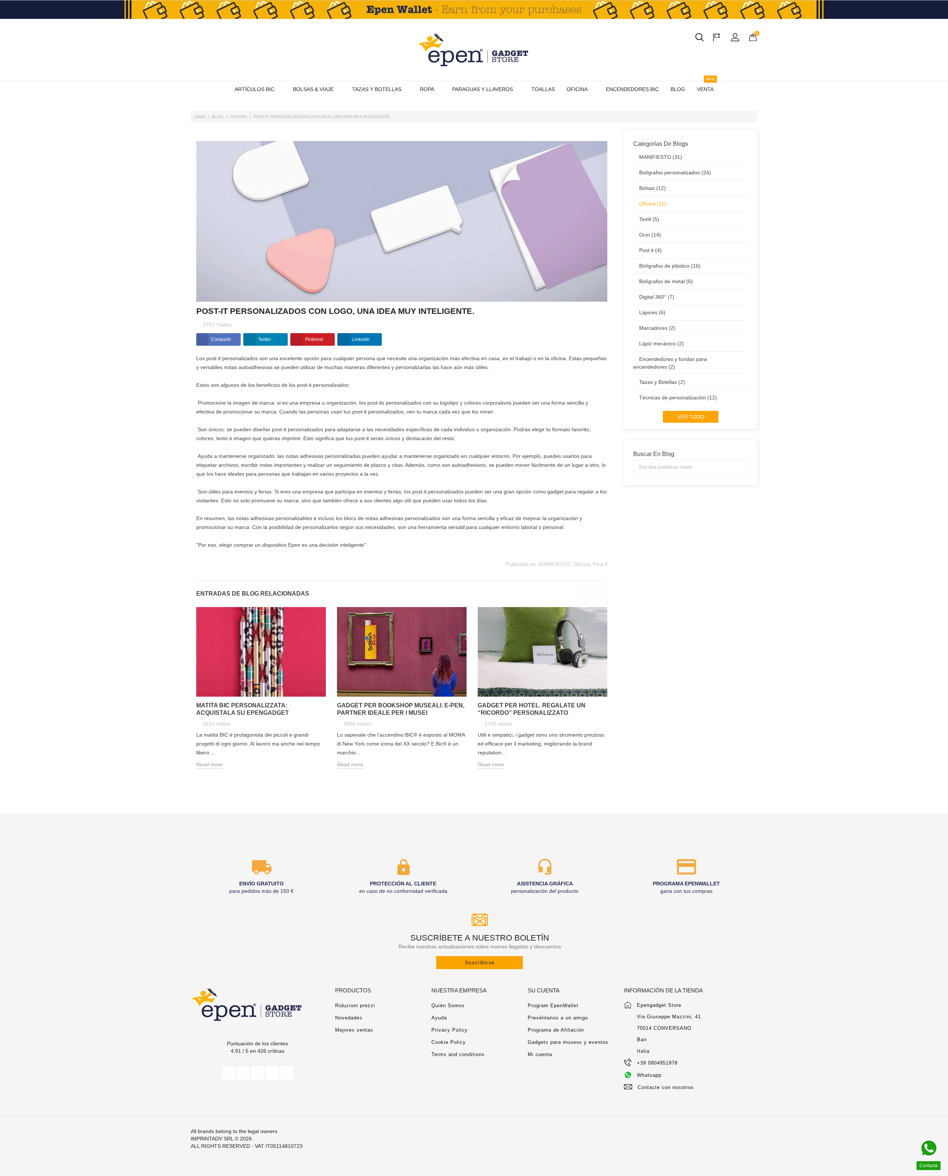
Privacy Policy (449, 1030)
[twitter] (243, 1072)
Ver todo (690, 417)
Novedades (349, 1018)
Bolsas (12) (652, 188)
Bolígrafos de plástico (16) (670, 266)
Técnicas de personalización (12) (678, 398)
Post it (600, 564)
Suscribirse (480, 962)
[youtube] (257, 1072)
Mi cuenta (540, 1054)
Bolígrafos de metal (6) (666, 281)
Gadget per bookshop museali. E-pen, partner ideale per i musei (400, 709)
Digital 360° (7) (656, 297)
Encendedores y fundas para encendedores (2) (670, 363)
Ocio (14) (650, 235)
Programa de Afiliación (556, 1030)
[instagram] (272, 1072)
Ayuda (439, 1018)
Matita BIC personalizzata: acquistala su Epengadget (242, 709)
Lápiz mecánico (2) (661, 343)
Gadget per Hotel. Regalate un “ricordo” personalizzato (531, 709)
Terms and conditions (458, 1054)
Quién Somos (448, 1005)
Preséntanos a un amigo (558, 1018)
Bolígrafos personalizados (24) (675, 172)
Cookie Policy (448, 1042)
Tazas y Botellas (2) (662, 382)
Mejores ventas (354, 1030)
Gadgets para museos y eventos (568, 1042)
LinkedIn (361, 339)
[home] (474, 50)
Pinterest (314, 339)
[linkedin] (286, 1072)
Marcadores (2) (657, 328)
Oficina (582, 564)
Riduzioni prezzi (355, 1005)
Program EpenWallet (553, 1005)
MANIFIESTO (555, 564)
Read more (209, 764)
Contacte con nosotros (666, 1087)
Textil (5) (649, 219)
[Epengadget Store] (257, 1004)
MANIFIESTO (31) (660, 157)
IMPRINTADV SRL (212, 1139)
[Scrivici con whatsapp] (928, 1148)
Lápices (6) (652, 312)
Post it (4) (650, 250)
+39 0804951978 (657, 1063)
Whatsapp (649, 1075)
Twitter (264, 339)
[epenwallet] (474, 9)
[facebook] (228, 1072)
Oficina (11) (652, 204)
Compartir (221, 339)
